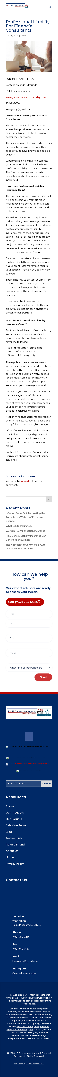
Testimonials (14, 838)
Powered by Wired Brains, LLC (29, 1063)
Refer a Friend (15, 844)
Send (43, 677)
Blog (9, 831)
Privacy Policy (15, 863)
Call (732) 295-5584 (23, 602)
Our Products (15, 812)
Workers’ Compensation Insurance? (26, 531)
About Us (12, 851)
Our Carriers (14, 819)
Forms (10, 806)
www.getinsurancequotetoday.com (26, 97)
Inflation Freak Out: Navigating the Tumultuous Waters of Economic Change (25, 517)
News (23, 35)
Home (10, 857)
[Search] (49, 499)
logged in (26, 481)
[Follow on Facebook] (29, 736)
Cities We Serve (16, 825)
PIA (31, 1029)
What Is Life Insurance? (19, 526)
